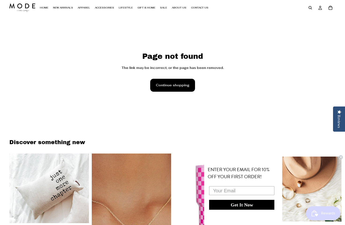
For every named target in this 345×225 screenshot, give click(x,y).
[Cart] (330, 8)
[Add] (81, 216)
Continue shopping (172, 85)
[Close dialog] (340, 157)
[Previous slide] (16, 188)
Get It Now (242, 204)
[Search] (310, 8)
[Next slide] (82, 188)
